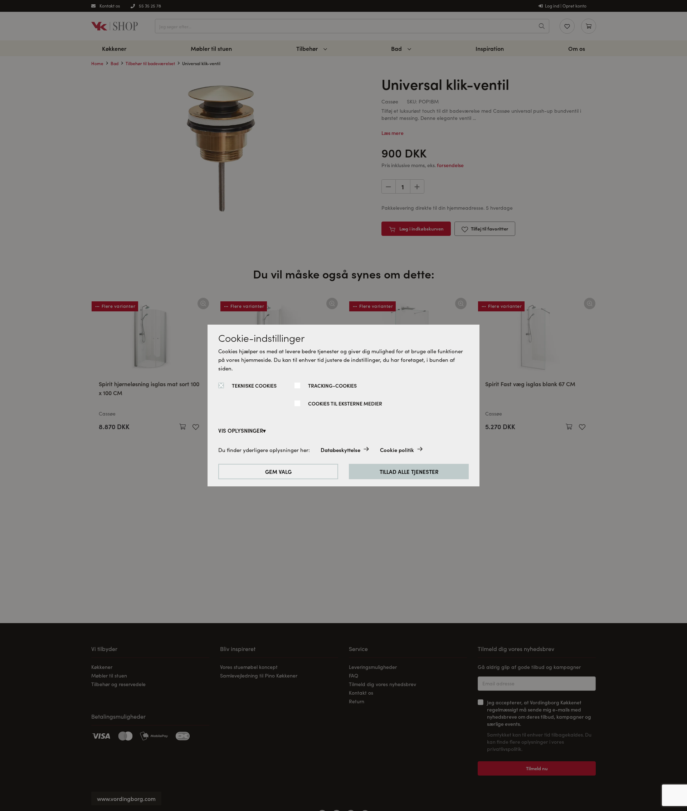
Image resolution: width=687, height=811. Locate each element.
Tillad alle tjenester (409, 471)
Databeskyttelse (340, 449)
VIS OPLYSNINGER (240, 430)
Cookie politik (397, 449)
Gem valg (278, 471)
